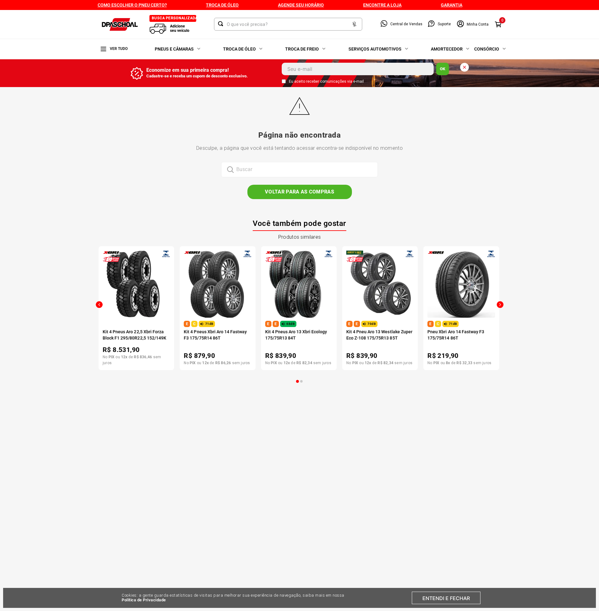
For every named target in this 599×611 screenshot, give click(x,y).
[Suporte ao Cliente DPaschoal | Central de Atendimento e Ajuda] (431, 24)
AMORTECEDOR (447, 48)
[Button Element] (354, 24)
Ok (442, 68)
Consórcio (486, 48)
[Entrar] (472, 24)
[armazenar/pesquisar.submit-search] (222, 23)
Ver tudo (119, 48)
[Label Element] (288, 24)
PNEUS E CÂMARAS (174, 48)
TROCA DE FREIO (302, 48)
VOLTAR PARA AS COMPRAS (299, 192)
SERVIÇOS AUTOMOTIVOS (375, 48)
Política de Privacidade (144, 600)
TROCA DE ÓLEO (239, 48)
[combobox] (288, 24)
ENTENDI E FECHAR (446, 598)
